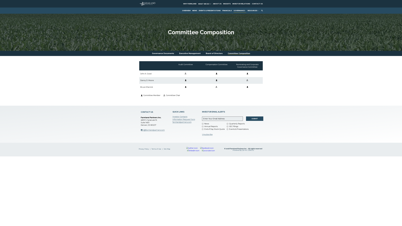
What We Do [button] (204, 4)
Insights (227, 4)
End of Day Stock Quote (214, 129)
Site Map (167, 149)
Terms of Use (156, 149)
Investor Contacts (183, 117)
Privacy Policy (144, 149)
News (206, 124)
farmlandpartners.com (185, 122)
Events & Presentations (239, 129)
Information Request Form (185, 119)
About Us (217, 4)
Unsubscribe (207, 134)
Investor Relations (241, 4)
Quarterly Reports (237, 124)
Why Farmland (189, 4)
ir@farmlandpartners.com (153, 130)
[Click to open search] (261, 10)
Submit (255, 119)
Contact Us (257, 4)
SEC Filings (233, 126)
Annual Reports (211, 126)
